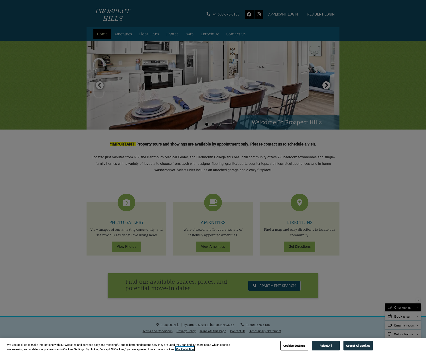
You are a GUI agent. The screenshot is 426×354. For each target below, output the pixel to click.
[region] (213, 346)
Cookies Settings (294, 345)
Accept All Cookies (358, 345)
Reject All (326, 345)
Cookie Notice (185, 349)
